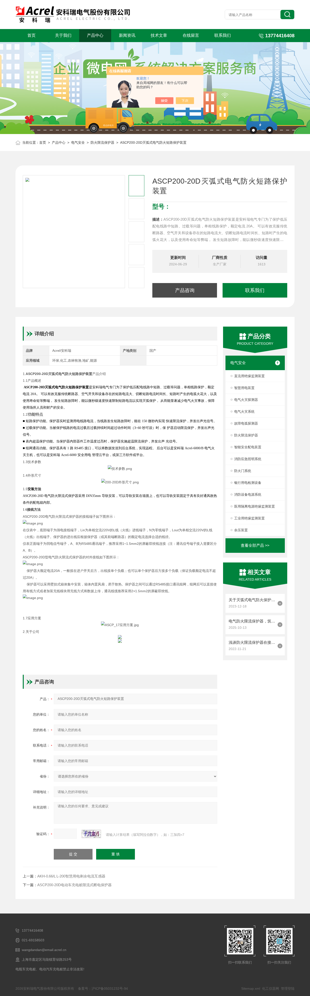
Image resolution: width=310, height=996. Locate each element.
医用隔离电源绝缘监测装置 (254, 506)
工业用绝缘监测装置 (249, 518)
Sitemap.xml (250, 988)
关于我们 (63, 35)
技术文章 (159, 35)
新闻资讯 (127, 35)
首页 (31, 35)
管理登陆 (287, 988)
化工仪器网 (270, 988)
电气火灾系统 (244, 411)
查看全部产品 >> (255, 545)
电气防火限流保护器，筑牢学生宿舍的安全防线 (252, 621)
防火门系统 (242, 471)
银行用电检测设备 (247, 483)
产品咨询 (184, 290)
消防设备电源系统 (247, 494)
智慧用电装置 (244, 388)
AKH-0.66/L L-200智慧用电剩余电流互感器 (71, 876)
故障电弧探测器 (246, 423)
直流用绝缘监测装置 (249, 376)
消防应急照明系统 (247, 459)
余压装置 (241, 530)
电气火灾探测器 (246, 400)
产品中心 (95, 35)
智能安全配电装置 (247, 447)
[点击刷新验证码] (91, 834)
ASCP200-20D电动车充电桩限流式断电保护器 (74, 885)
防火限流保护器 (102, 142)
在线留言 (191, 35)
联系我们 (222, 35)
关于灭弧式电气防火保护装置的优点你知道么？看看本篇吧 (252, 600)
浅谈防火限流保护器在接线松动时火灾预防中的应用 (252, 642)
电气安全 (78, 142)
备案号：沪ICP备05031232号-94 (103, 988)
